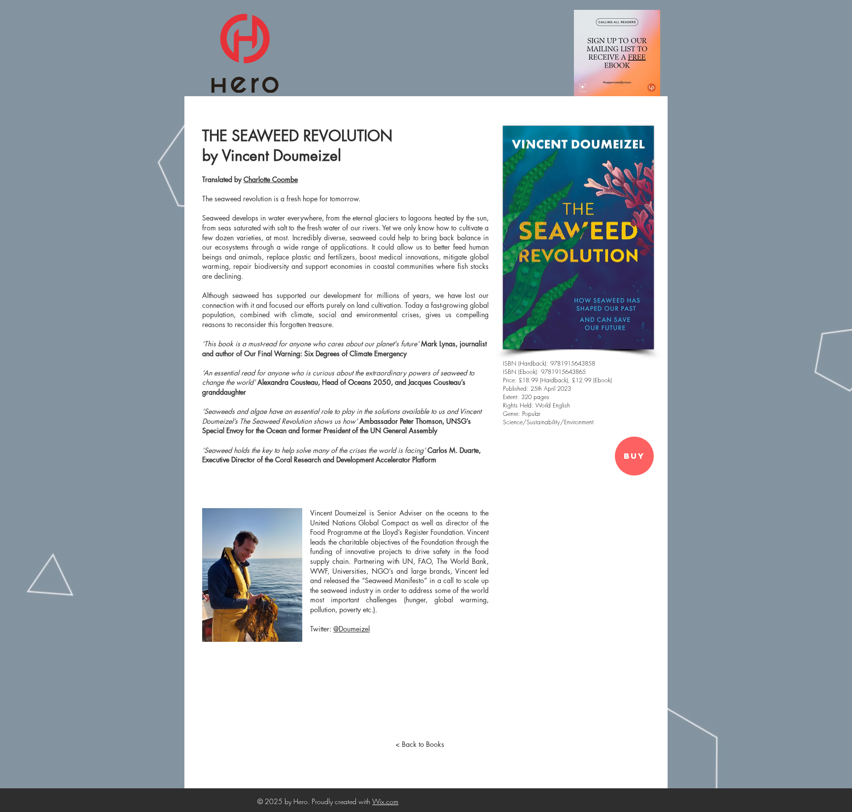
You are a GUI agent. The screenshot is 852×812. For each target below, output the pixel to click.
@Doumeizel (351, 628)
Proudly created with (342, 801)
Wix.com (385, 801)
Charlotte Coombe (271, 179)
